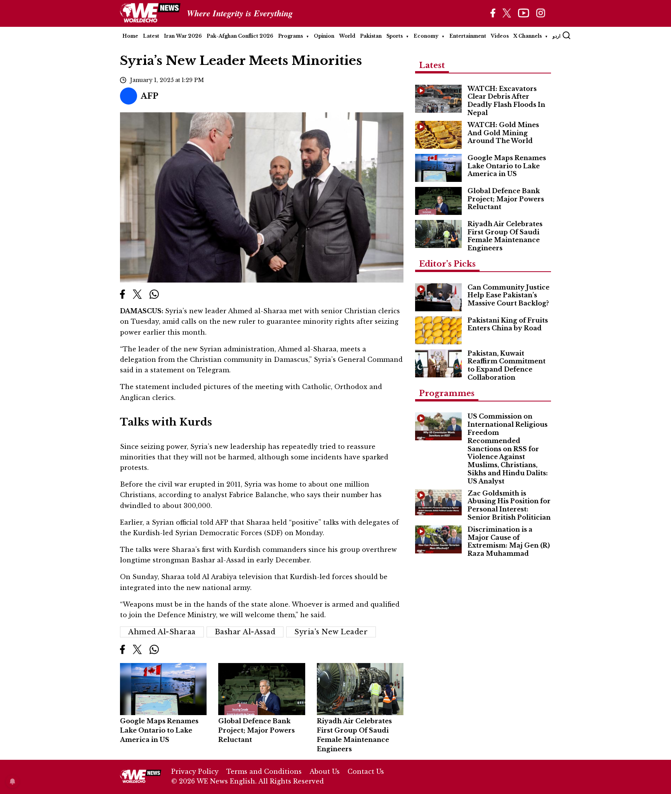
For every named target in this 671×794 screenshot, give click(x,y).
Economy (426, 36)
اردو (556, 36)
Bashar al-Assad (245, 632)
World (347, 36)
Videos (500, 36)
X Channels (527, 36)
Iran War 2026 (183, 36)
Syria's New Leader (331, 632)
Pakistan (371, 36)
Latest (151, 36)
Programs (290, 36)
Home (130, 36)
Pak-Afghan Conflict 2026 (240, 36)
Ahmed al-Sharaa (162, 632)
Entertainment (467, 36)
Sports (394, 36)
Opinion (324, 36)
